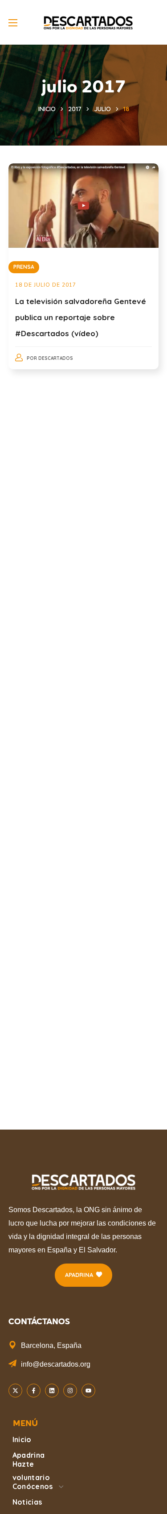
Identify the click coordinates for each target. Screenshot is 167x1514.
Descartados (55, 358)
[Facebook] (34, 1390)
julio (102, 109)
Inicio (47, 109)
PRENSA (23, 266)
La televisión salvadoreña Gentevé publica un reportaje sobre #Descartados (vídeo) (80, 317)
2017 (74, 109)
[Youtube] (88, 1390)
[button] (83, 1275)
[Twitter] (15, 1390)
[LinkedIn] (52, 1390)
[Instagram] (70, 1390)
